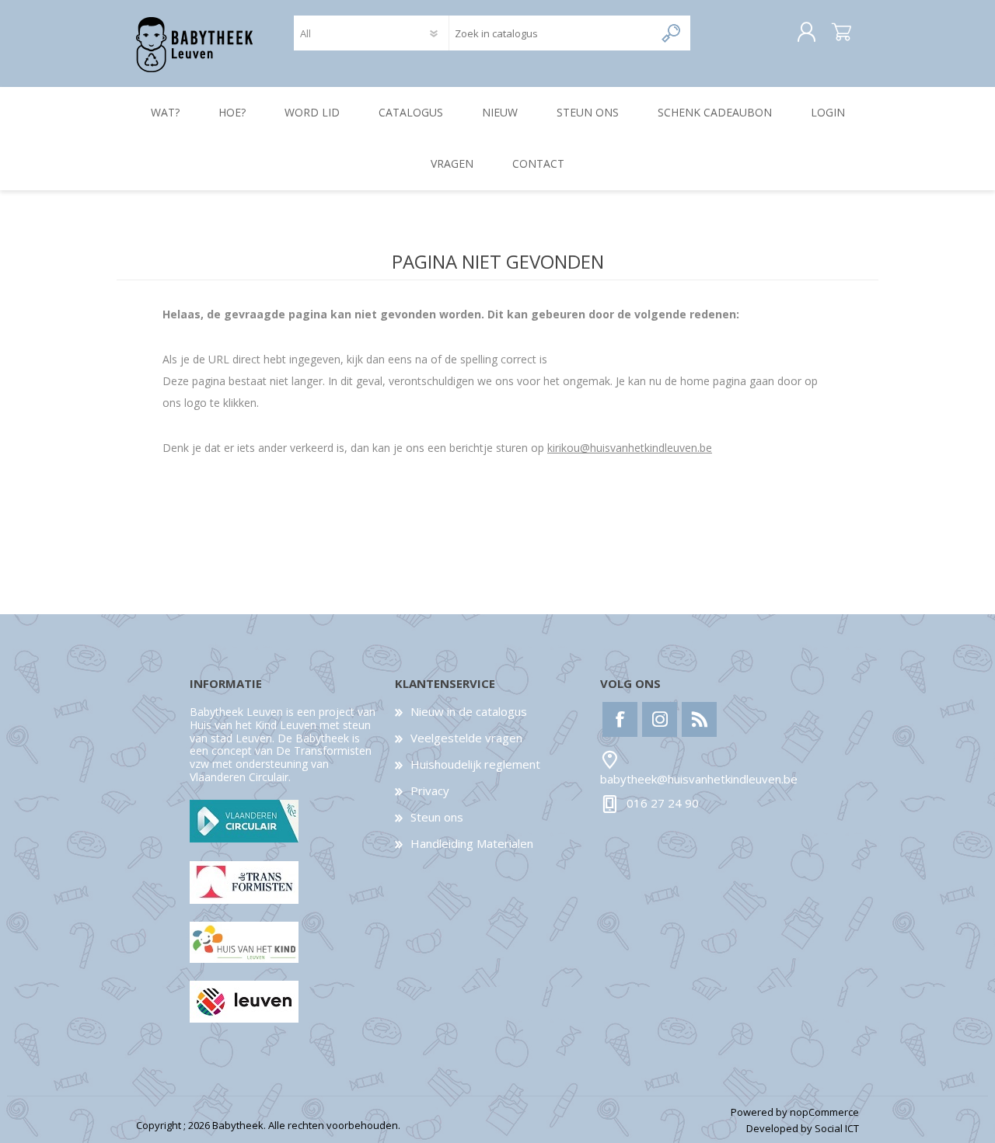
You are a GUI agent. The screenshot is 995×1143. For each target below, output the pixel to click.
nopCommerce (824, 1112)
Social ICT (837, 1128)
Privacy (429, 790)
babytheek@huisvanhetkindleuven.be (699, 779)
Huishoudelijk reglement (475, 764)
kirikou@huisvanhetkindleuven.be (629, 447)
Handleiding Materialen (471, 843)
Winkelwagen (841, 33)
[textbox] (552, 33)
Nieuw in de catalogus (468, 711)
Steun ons (436, 817)
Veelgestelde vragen (466, 737)
